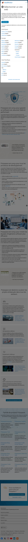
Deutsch (17, 51)
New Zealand (4, 66)
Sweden (16, 47)
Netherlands (17, 40)
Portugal (16, 46)
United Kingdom (18, 57)
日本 (2, 73)
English (17, 53)
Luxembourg (4, 55)
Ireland (2, 51)
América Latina (4, 31)
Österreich (17, 44)
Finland (2, 47)
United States (4, 35)
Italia (2, 53)
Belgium (3, 40)
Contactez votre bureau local (14, 79)
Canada (3, 33)
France (2, 49)
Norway (16, 42)
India (2, 64)
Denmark (3, 42)
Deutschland (4, 44)
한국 (2, 75)
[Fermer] (26, 3)
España (2, 46)
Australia (3, 62)
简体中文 (4, 69)
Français (17, 55)
